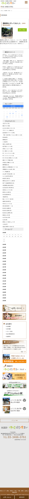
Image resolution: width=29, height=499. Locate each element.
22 (22, 115)
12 (13, 113)
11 (10, 113)
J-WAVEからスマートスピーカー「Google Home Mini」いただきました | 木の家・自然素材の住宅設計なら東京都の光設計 (13, 83)
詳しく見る (22, 29)
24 (7, 117)
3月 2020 (13, 106)
